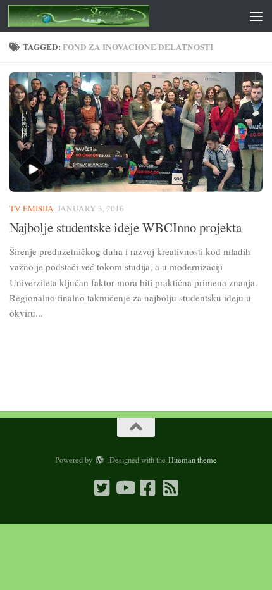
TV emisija (31, 208)
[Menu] (256, 16)
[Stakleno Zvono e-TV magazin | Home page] (102, 16)
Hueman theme (192, 460)
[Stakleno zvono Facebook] (147, 488)
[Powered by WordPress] (98, 460)
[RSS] (170, 488)
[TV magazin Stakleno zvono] (124, 488)
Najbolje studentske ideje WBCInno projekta (125, 227)
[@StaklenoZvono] (102, 488)
